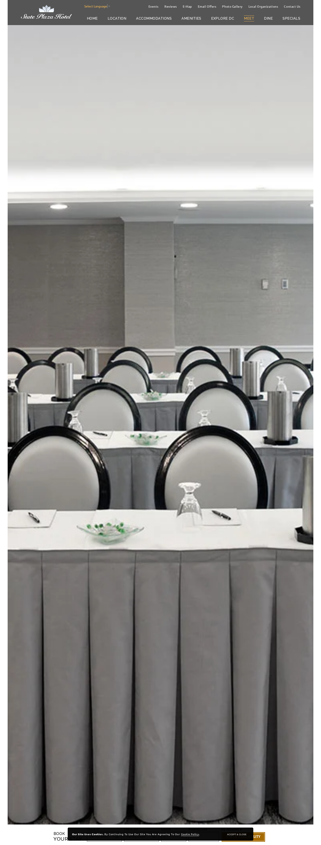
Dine (268, 18)
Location (117, 18)
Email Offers (207, 6)
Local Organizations (263, 6)
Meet (249, 18)
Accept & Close (237, 834)
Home (92, 18)
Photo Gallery (232, 6)
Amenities (191, 18)
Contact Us (292, 6)
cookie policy (190, 834)
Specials (291, 18)
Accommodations (154, 18)
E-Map (187, 6)
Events (153, 6)
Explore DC (222, 18)
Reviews (170, 6)
